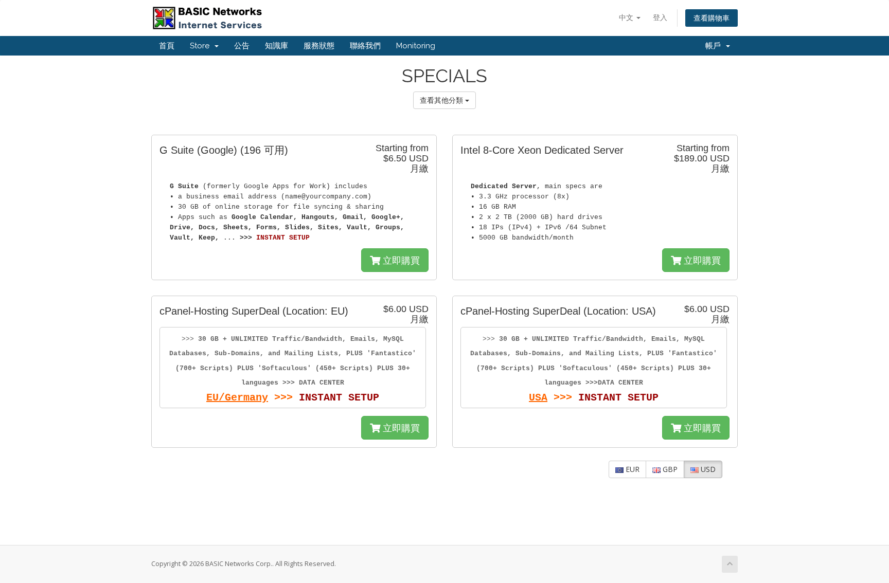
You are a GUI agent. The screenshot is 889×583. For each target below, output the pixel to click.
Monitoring (415, 45)
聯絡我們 (365, 45)
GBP (669, 469)
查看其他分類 (442, 100)
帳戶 (715, 45)
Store (202, 45)
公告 (242, 45)
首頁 (166, 45)
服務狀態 (319, 45)
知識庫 (276, 45)
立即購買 (400, 260)
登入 (660, 17)
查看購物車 (712, 18)
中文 (627, 17)
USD (707, 469)
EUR (631, 469)
